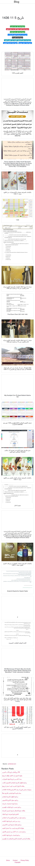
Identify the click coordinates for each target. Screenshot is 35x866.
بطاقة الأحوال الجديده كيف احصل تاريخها (13, 786)
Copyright (17, 862)
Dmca (8, 860)
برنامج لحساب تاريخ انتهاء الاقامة (11, 835)
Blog (16, 1)
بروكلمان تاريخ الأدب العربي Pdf (11, 772)
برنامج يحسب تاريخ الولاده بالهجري (11, 807)
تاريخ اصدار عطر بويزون (25, 43)
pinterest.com (12, 764)
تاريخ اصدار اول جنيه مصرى (17, 26)
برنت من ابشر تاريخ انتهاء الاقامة (11, 821)
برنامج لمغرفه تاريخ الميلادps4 (10, 814)
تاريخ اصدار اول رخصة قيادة (17, 32)
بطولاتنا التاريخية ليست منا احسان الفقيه (13, 828)
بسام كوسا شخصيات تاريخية (10, 804)
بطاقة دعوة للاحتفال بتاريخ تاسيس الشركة (13, 811)
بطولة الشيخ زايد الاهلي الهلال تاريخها (12, 776)
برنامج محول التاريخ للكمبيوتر (10, 800)
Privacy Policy (25, 860)
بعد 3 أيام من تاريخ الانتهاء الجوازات (12, 779)
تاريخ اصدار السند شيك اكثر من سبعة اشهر (17, 29)
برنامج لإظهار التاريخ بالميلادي (10, 797)
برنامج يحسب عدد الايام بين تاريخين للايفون (14, 832)
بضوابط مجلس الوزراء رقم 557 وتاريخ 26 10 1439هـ (16, 790)
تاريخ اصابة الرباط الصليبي (10, 43)
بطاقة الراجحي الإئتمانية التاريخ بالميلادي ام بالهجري (16, 839)
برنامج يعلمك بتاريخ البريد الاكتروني (11, 825)
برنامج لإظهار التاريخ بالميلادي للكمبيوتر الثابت (14, 783)
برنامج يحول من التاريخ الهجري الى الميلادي (14, 818)
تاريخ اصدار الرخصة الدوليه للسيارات (17, 35)
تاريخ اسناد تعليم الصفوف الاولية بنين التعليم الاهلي (18, 40)
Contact (15, 860)
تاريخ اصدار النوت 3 (18, 37)
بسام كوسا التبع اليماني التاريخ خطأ (11, 793)
